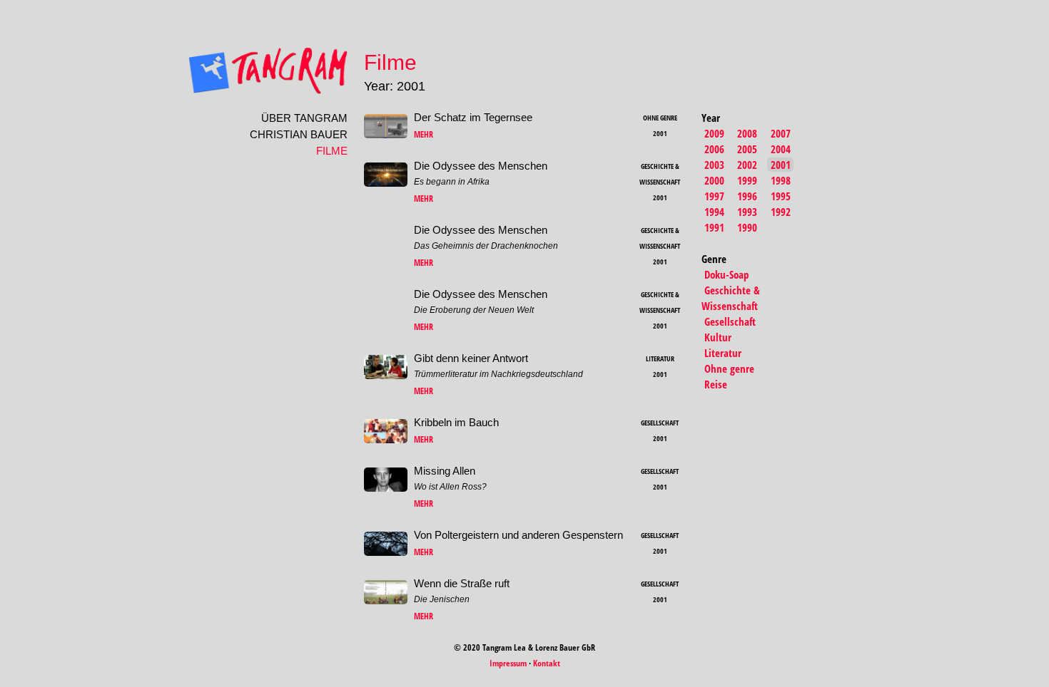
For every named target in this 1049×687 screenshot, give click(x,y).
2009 (714, 133)
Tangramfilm (243, 70)
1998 (781, 180)
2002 (747, 164)
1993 (747, 212)
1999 (747, 180)
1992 (781, 212)
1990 (747, 227)
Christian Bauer (299, 134)
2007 (781, 133)
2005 (747, 149)
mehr (423, 134)
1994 (714, 212)
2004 (781, 149)
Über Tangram (304, 118)
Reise (715, 384)
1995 (781, 196)
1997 (714, 196)
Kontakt (546, 663)
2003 (714, 164)
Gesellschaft (730, 321)
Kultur (717, 337)
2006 (714, 149)
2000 (714, 180)
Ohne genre (729, 368)
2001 (781, 164)
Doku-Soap (726, 274)
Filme (332, 151)
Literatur (722, 353)
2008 (747, 133)
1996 (747, 196)
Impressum (508, 663)
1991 (714, 227)
